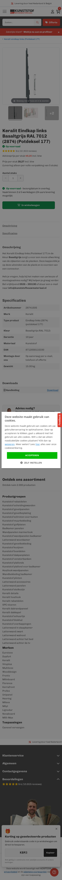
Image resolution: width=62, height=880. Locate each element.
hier (38, 444)
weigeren (10, 444)
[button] (31, 462)
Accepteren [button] (32, 455)
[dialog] (31, 440)
